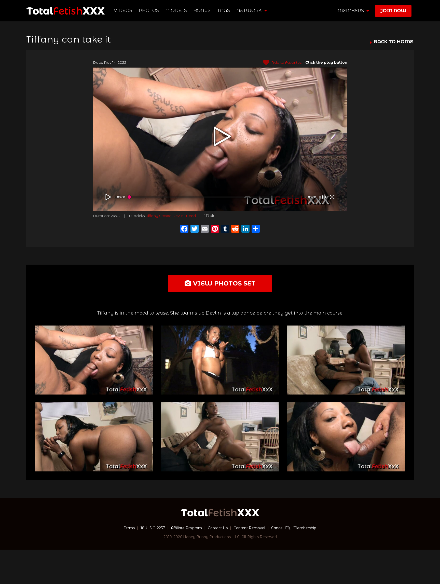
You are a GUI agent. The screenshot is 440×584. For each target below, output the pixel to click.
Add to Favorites (285, 62)
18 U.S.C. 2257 (153, 528)
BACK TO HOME (393, 42)
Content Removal (249, 528)
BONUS (202, 10)
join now (393, 10)
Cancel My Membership (293, 528)
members (351, 10)
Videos (123, 10)
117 (207, 215)
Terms (129, 528)
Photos (149, 10)
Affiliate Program (186, 528)
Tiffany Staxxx (158, 215)
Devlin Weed (184, 215)
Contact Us (218, 528)
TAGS (223, 10)
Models (176, 10)
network (250, 10)
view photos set (223, 283)
